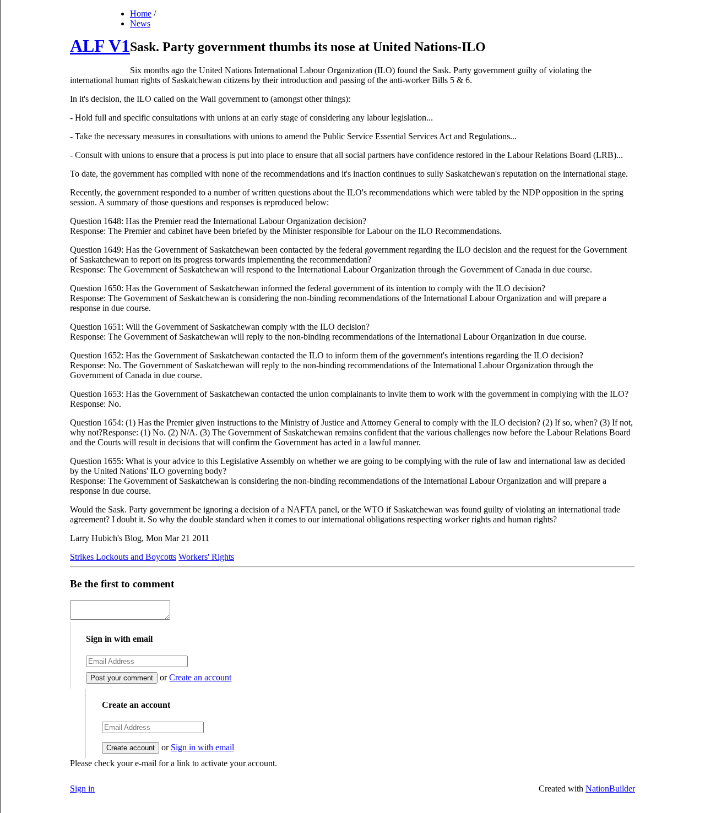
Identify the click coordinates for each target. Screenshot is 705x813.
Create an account (200, 677)
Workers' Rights (206, 556)
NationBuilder (610, 788)
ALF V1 (100, 46)
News (140, 23)
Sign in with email (202, 747)
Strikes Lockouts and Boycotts (123, 556)
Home (140, 13)
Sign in (82, 788)
